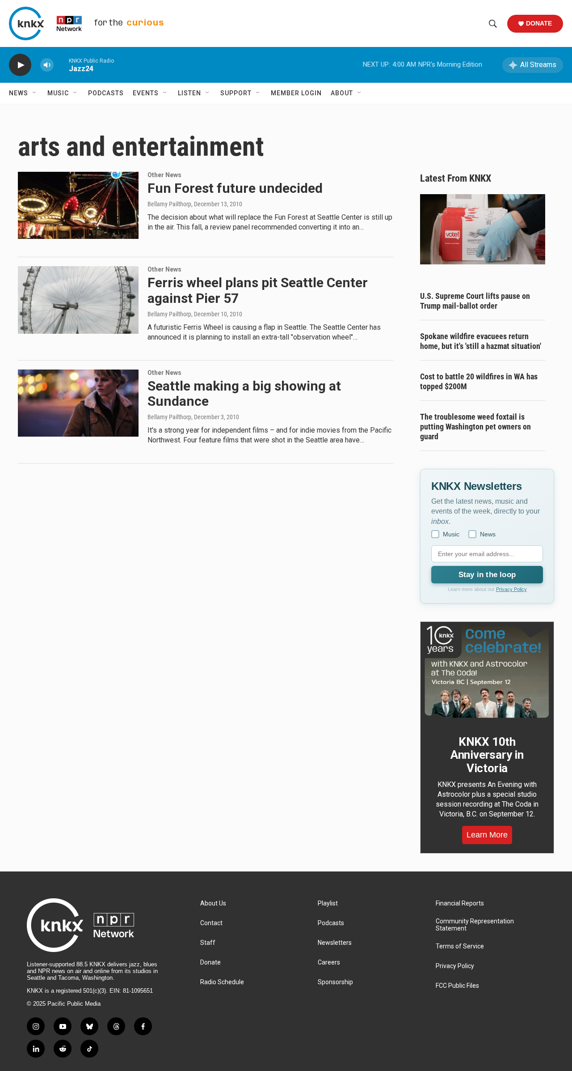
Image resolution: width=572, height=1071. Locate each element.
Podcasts (106, 93)
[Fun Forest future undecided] (78, 205)
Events (146, 93)
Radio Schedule (222, 982)
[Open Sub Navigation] (34, 93)
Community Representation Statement (475, 925)
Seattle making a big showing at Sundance (244, 393)
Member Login (296, 93)
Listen (189, 93)
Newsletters (335, 942)
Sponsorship (335, 982)
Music (58, 93)
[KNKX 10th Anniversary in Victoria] (487, 672)
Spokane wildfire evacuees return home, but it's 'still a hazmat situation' (480, 341)
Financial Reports (460, 903)
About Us (213, 903)
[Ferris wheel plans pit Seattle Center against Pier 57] (78, 299)
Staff (207, 942)
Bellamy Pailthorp (169, 204)
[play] (20, 65)
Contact (211, 923)
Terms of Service (460, 946)
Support (236, 93)
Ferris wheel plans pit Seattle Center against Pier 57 (257, 290)
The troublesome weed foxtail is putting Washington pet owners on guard (475, 426)
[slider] (61, 64)
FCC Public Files (457, 985)
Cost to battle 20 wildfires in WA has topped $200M (479, 381)
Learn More (487, 834)
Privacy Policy (511, 589)
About (342, 93)
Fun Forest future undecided (235, 188)
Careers (329, 962)
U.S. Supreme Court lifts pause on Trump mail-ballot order (475, 300)
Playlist (328, 903)
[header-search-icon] (492, 24)
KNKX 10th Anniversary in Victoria (487, 755)
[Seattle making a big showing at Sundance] (78, 403)
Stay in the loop (487, 574)
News (18, 93)
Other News (164, 174)
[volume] (47, 65)
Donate (539, 23)
